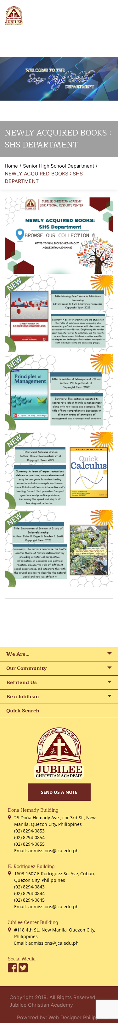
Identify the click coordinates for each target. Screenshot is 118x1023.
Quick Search (22, 711)
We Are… (18, 654)
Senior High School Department (58, 166)
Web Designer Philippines (78, 1017)
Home (11, 166)
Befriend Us (21, 682)
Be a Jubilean (22, 697)
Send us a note (59, 792)
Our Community (26, 668)
